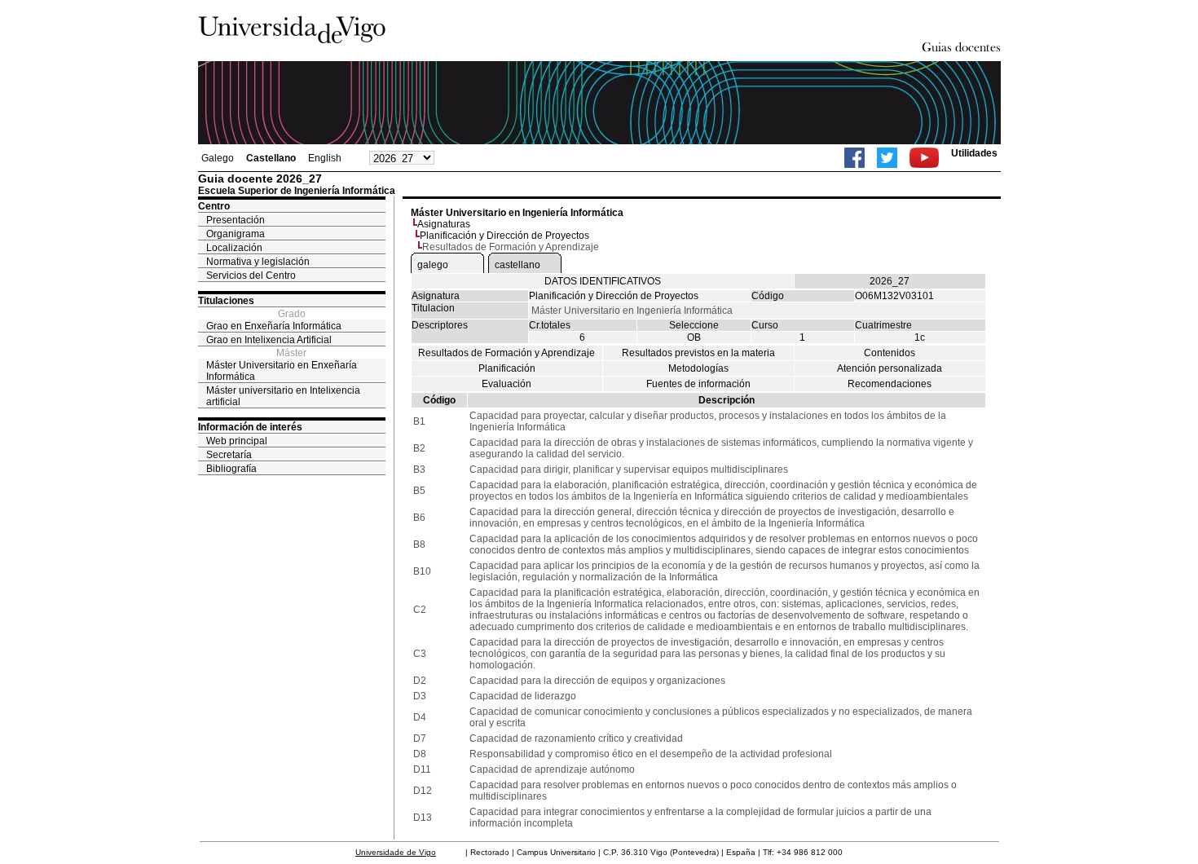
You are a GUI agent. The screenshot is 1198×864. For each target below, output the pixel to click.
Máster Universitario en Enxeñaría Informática (281, 370)
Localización (234, 247)
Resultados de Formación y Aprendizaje (506, 353)
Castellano (271, 158)
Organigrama (235, 234)
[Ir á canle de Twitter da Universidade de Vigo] (887, 158)
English (324, 158)
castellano (517, 265)
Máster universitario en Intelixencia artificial (283, 396)
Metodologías (698, 368)
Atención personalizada (889, 368)
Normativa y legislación (258, 261)
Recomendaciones (890, 384)
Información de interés (250, 427)
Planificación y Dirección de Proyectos (504, 235)
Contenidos (889, 353)
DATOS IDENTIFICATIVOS (602, 281)
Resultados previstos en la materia (698, 353)
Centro (214, 206)
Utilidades (974, 153)
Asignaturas (443, 224)
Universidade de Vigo (395, 852)
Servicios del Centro (251, 275)
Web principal (236, 441)
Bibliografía (231, 468)
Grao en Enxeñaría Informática (273, 326)
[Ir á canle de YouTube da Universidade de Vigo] (924, 158)
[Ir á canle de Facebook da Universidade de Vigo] (854, 158)
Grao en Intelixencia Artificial (269, 340)
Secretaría (229, 455)
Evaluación (506, 384)
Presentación (235, 220)
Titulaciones (226, 300)
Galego (217, 158)
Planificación (506, 368)
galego (432, 265)
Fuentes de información (698, 384)
